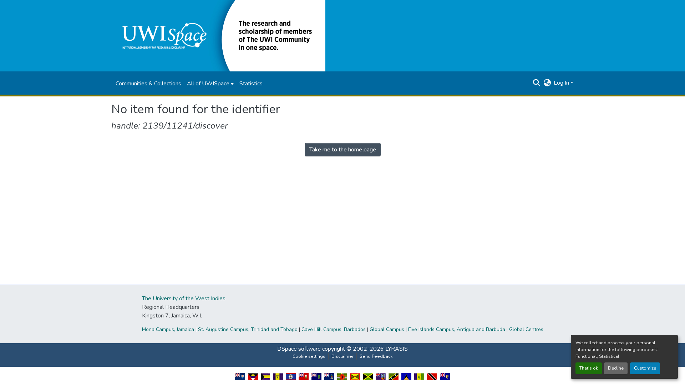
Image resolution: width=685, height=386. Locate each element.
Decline (616, 368)
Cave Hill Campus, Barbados (333, 329)
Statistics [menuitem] (251, 83)
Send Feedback (376, 356)
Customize (645, 368)
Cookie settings (309, 356)
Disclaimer (342, 356)
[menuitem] (210, 83)
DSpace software (299, 349)
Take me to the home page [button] (342, 150)
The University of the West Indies (183, 298)
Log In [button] (562, 83)
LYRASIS (396, 349)
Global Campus (387, 329)
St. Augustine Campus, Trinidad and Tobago (248, 329)
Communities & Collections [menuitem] (148, 83)
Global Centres (526, 329)
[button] (218, 35)
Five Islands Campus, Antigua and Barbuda (456, 329)
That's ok (588, 368)
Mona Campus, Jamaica (168, 329)
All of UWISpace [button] (208, 83)
